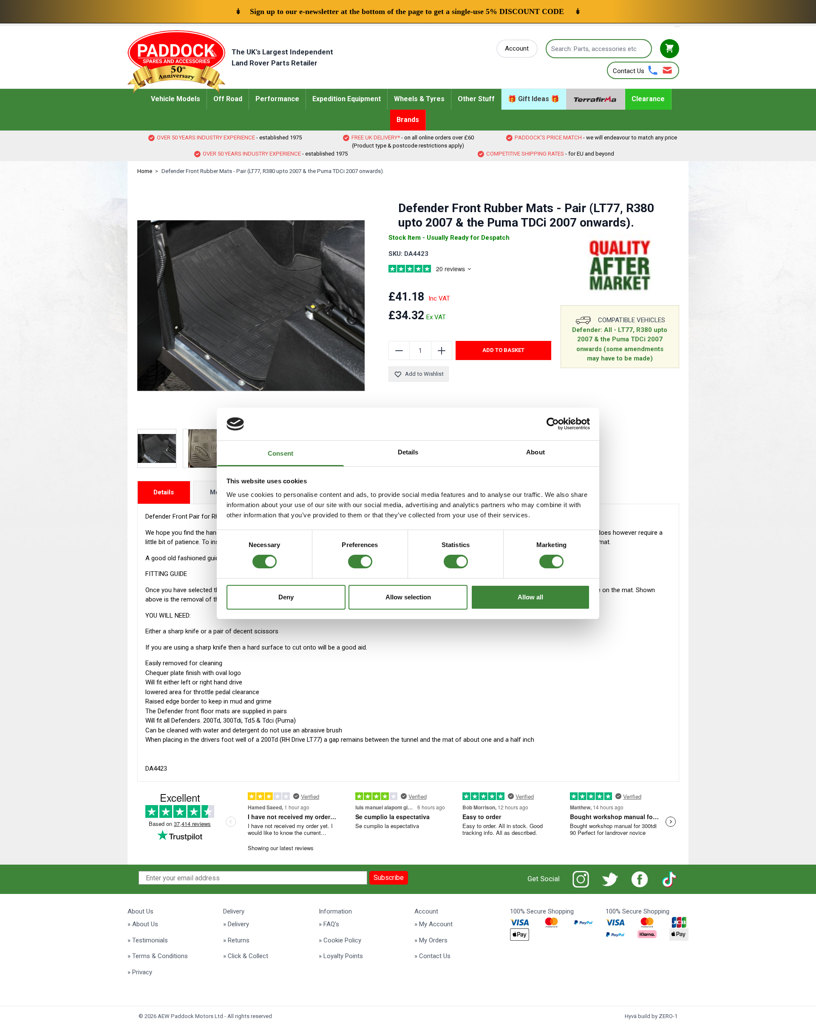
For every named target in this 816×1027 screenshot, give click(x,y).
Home (144, 171)
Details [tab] (408, 452)
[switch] (360, 561)
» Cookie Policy (340, 940)
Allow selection (408, 597)
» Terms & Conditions (158, 956)
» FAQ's (329, 924)
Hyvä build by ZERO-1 (651, 1016)
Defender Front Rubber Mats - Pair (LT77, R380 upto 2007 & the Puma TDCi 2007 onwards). (273, 171)
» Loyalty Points (341, 956)
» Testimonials (148, 940)
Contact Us (628, 71)
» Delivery (236, 924)
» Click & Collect (245, 956)
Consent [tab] (280, 453)
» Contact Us (432, 956)
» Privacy (140, 972)
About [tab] (535, 452)
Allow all (530, 597)
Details (163, 492)
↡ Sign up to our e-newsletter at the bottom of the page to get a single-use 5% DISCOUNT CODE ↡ (408, 11)
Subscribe (389, 878)
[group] (439, 270)
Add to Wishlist (424, 374)
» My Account (433, 924)
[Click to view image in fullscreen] (251, 306)
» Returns (236, 940)
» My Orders (431, 940)
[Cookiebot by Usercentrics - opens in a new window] (553, 423)
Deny (286, 597)
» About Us (143, 924)
